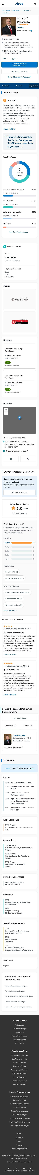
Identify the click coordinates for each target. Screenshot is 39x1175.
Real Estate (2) (11, 572)
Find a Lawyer (19, 1025)
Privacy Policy (19, 1156)
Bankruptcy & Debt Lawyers (19, 1096)
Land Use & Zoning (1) (14, 578)
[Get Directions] (28, 459)
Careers (19, 1141)
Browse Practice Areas (19, 1036)
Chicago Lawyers (19, 1062)
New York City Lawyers (19, 1055)
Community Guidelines (19, 1158)
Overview (5, 86)
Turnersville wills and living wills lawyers (18, 1007)
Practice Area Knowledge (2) (17, 592)
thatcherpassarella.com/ (17, 451)
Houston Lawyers (19, 1066)
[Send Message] (11, 459)
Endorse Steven (19, 718)
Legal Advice (19, 1032)
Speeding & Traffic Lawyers (19, 1126)
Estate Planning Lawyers (19, 1111)
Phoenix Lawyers (19, 1077)
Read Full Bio (9, 129)
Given (28, 726)
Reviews (19, 86)
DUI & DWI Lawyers (19, 1107)
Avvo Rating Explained (19, 1149)
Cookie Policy (31, 1156)
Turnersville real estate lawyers (15, 1002)
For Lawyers (19, 1043)
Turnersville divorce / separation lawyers (19, 996)
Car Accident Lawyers (19, 1115)
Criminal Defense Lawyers (19, 1104)
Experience (34, 86)
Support (20, 1145)
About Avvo (19, 1138)
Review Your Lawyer (20, 1029)
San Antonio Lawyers (19, 1081)
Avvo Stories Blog (19, 1039)
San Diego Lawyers (19, 1084)
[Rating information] (31, 30)
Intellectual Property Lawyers (19, 1122)
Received (10, 726)
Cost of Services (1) (13, 605)
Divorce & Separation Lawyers (19, 1118)
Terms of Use (6, 1156)
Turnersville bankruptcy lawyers (16, 986)
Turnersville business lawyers (15, 991)
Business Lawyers (19, 1100)
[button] (19, 418)
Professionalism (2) (13, 598)
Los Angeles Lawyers (19, 1059)
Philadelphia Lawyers (19, 1073)
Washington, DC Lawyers (19, 1070)
